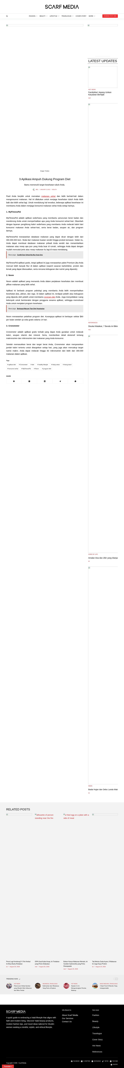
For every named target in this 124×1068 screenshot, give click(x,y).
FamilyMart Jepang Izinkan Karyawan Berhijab (99, 93)
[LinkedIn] (45, 381)
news (90, 786)
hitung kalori (67, 364)
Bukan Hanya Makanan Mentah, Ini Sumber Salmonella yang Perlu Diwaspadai (75, 964)
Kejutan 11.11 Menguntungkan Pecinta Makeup (78, 988)
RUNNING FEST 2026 (110, 16)
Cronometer (23, 364)
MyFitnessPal (26, 368)
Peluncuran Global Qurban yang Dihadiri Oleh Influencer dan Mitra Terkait (23, 988)
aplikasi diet (11, 364)
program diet (49, 297)
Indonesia (46, 983)
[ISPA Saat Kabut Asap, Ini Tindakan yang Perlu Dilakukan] (48, 885)
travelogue (53, 983)
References (92, 322)
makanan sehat (48, 196)
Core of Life (93, 554)
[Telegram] (60, 381)
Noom (36, 368)
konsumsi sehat (12, 368)
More (91, 16)
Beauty (42, 16)
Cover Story (81, 16)
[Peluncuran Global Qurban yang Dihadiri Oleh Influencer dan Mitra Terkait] (9, 986)
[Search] (7, 16)
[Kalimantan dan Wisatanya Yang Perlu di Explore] (38, 986)
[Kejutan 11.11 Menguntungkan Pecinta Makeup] (66, 986)
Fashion (32, 16)
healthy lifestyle (42, 364)
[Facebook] (14, 381)
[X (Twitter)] (29, 381)
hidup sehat (55, 364)
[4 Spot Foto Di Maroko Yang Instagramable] (95, 986)
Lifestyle (53, 16)
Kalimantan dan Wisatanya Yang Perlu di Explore (51, 987)
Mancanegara (104, 983)
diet (32, 364)
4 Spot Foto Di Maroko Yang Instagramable (108, 987)
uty (97, 1021)
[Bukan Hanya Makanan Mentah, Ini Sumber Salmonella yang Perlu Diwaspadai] (76, 885)
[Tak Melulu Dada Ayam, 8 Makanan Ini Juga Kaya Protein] (105, 885)
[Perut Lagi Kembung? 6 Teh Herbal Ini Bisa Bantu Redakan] (19, 885)
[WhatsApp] (75, 381)
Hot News (92, 89)
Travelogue (66, 16)
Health (54, 189)
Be (93, 1021)
